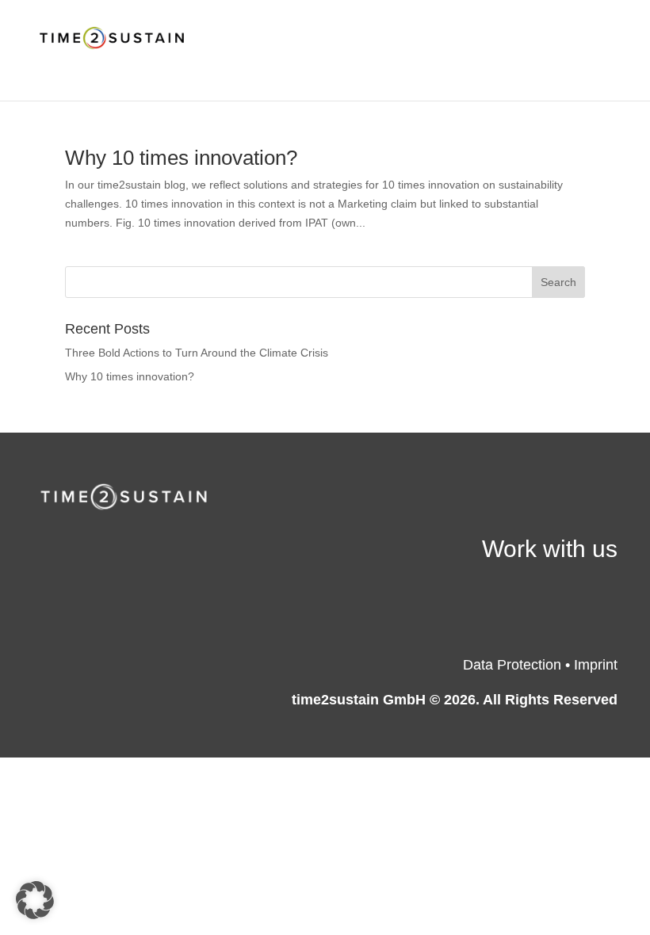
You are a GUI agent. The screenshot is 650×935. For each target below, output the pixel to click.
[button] (35, 900)
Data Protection (512, 665)
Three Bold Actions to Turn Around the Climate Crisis (198, 352)
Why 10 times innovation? (181, 158)
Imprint (596, 665)
